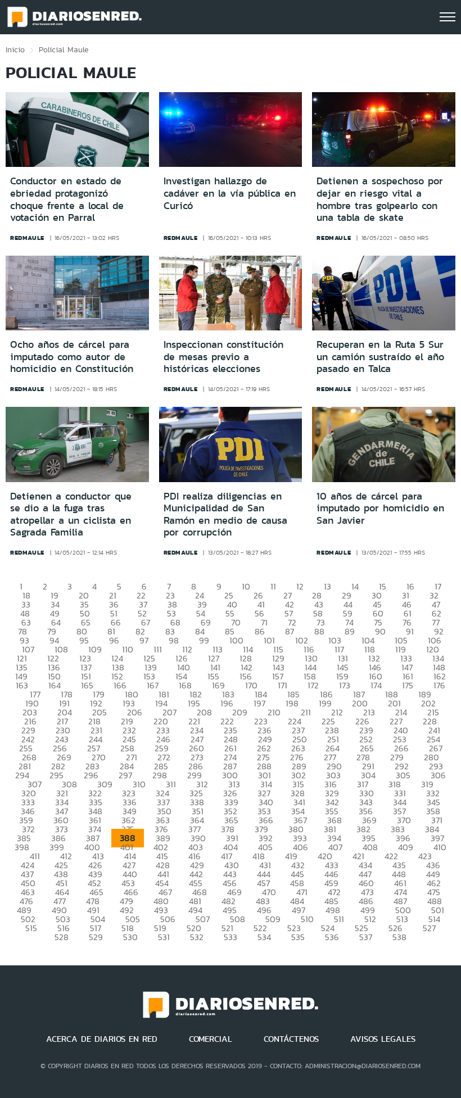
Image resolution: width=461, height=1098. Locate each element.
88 (319, 631)
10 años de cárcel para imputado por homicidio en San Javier (380, 508)
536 (332, 937)
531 (164, 937)
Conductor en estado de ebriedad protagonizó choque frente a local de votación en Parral (67, 199)
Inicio (15, 49)
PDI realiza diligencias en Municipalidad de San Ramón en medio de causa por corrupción (225, 514)
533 (230, 937)
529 (96, 937)
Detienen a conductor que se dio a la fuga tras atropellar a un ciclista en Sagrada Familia (71, 514)
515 (31, 928)
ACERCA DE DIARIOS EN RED (101, 1039)
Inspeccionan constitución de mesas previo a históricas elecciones (223, 356)
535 (298, 937)
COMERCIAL (210, 1039)
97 (143, 640)
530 (130, 937)
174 (376, 685)
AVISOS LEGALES (382, 1039)
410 (439, 847)
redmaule (27, 237)
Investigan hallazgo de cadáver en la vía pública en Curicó (230, 193)
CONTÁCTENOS (291, 1039)
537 (365, 937)
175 (407, 685)
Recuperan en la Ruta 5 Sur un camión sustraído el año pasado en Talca (380, 356)
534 (264, 937)
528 (62, 937)
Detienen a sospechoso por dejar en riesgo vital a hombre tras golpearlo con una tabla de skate (380, 199)
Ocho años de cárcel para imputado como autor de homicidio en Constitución (71, 356)
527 (429, 928)
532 (197, 937)
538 (399, 937)
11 (273, 586)
